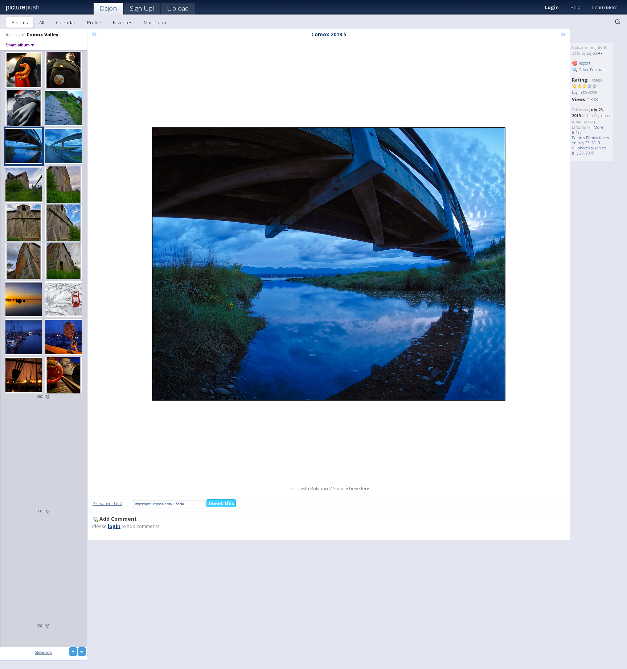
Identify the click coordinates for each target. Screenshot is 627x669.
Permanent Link (107, 503)
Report (584, 63)
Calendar (65, 22)
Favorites (122, 22)
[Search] (617, 22)
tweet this (221, 503)
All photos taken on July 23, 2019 (589, 150)
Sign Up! (142, 8)
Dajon (108, 8)
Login (552, 7)
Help (575, 7)
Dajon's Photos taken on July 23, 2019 (590, 140)
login (114, 526)
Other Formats (591, 69)
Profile (94, 22)
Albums (20, 22)
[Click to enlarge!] (329, 264)
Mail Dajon (155, 22)
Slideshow (43, 652)
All (41, 22)
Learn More (605, 7)
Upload (178, 8)
